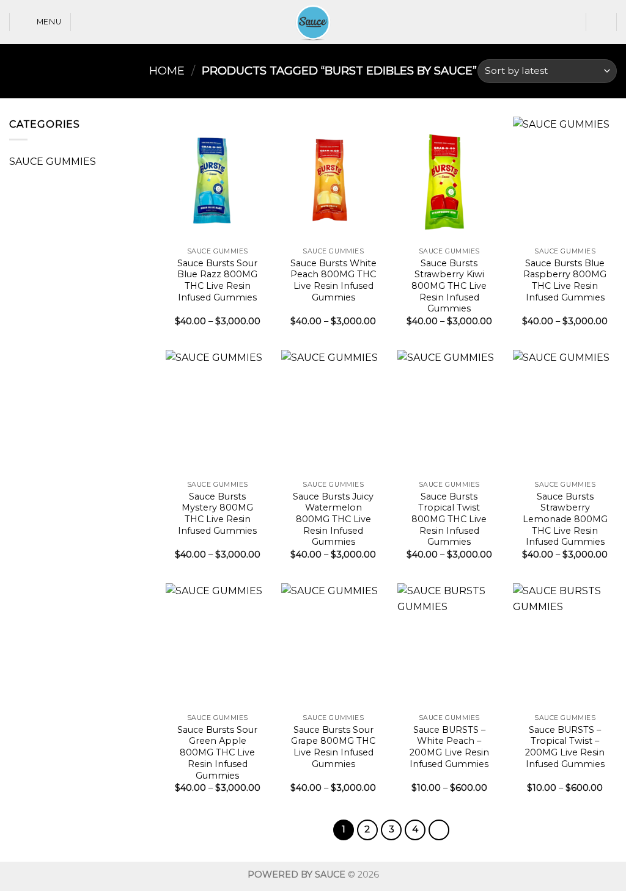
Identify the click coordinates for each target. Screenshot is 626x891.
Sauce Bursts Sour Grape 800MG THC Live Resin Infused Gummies (333, 746)
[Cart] (601, 22)
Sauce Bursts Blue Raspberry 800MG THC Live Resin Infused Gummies (564, 280)
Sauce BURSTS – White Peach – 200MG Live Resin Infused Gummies (449, 746)
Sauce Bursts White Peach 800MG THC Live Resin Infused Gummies (333, 280)
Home (167, 71)
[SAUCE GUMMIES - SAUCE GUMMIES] (313, 22)
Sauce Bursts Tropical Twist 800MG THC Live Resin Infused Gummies (449, 519)
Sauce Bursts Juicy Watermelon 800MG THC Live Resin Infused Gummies (333, 519)
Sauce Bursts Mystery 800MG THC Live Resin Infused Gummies (217, 513)
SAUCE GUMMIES (52, 161)
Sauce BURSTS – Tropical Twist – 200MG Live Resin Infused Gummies (565, 746)
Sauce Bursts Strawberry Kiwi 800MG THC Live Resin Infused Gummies (449, 286)
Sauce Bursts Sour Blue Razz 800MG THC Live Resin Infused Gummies (217, 280)
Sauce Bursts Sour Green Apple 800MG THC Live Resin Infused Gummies (217, 752)
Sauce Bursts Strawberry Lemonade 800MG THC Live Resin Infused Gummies (565, 519)
